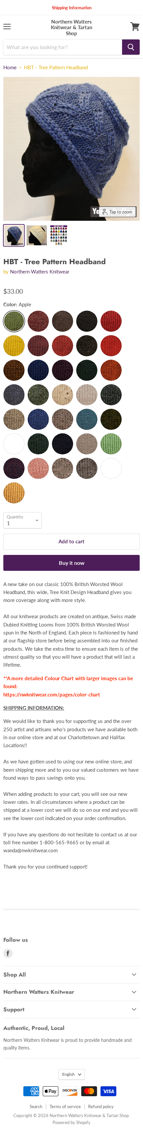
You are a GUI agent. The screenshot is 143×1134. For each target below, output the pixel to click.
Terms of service (65, 1106)
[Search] (131, 47)
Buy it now (71, 563)
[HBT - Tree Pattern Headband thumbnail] (14, 235)
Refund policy (101, 1106)
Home (10, 67)
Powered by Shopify (71, 1122)
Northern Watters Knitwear (39, 271)
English (68, 1074)
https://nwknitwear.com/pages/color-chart (51, 694)
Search (36, 1106)
